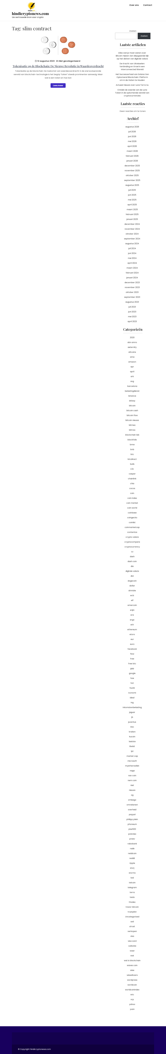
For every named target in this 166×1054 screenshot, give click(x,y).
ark (132, 376)
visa (132, 936)
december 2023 (132, 282)
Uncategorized (132, 916)
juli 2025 (132, 190)
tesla (132, 897)
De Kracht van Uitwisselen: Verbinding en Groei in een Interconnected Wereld (132, 66)
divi (132, 576)
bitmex (132, 425)
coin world (132, 507)
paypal (132, 814)
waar (132, 950)
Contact (147, 5)
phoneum (132, 824)
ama (132, 357)
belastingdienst (132, 391)
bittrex (132, 430)
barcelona (132, 386)
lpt (132, 751)
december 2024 (132, 224)
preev (132, 838)
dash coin (132, 561)
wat (132, 955)
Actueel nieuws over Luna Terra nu (132, 85)
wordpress (132, 980)
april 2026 (132, 146)
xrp (132, 999)
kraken (132, 731)
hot (132, 683)
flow (132, 653)
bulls (132, 464)
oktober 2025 (132, 175)
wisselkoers (132, 975)
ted (132, 877)
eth (132, 624)
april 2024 (132, 263)
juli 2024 (132, 248)
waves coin (132, 965)
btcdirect (132, 459)
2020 (132, 337)
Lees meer (58, 85)
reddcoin (132, 853)
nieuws (132, 790)
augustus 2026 (132, 126)
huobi (132, 688)
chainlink (132, 478)
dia (132, 566)
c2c (132, 468)
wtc (132, 994)
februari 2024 (132, 272)
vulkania (132, 945)
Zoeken (132, 31)
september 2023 (132, 297)
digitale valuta (132, 571)
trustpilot (132, 911)
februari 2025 (132, 214)
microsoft (132, 761)
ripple (132, 863)
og (132, 795)
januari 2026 (132, 160)
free (132, 658)
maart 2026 (132, 151)
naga (132, 770)
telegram (132, 887)
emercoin (132, 605)
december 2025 (132, 165)
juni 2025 (132, 194)
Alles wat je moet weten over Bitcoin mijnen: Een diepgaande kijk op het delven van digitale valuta (132, 55)
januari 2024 (132, 277)
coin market (132, 503)
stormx (132, 872)
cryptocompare (132, 542)
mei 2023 (132, 316)
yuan (132, 1009)
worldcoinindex (132, 989)
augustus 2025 (132, 185)
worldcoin (132, 984)
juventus (132, 722)
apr (132, 366)
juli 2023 (132, 306)
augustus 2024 (132, 243)
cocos (132, 488)
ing (132, 702)
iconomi (132, 692)
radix (132, 848)
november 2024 (132, 229)
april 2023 (132, 321)
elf (132, 600)
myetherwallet (132, 765)
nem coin (132, 780)
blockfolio (132, 439)
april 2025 (132, 204)
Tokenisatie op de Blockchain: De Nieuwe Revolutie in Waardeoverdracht (58, 66)
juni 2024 (132, 253)
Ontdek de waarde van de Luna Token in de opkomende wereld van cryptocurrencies (132, 92)
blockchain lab (132, 434)
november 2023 (132, 287)
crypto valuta (132, 537)
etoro (132, 634)
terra (132, 892)
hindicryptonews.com (30, 14)
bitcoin (132, 405)
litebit (132, 746)
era (132, 615)
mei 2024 (132, 258)
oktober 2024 (132, 233)
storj (132, 868)
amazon (132, 361)
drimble (132, 590)
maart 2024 (132, 267)
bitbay (132, 400)
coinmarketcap (132, 527)
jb (132, 717)
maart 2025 (132, 209)
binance (132, 395)
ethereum (132, 629)
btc (132, 454)
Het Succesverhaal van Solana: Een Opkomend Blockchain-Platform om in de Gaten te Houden (132, 77)
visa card (132, 941)
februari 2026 (132, 156)
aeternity (132, 347)
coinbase (132, 512)
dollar (132, 585)
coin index (132, 498)
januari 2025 (132, 219)
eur (132, 639)
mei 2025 (132, 199)
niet (132, 785)
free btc (132, 663)
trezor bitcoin (132, 907)
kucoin (132, 736)
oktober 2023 (132, 292)
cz (132, 551)
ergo (132, 619)
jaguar (132, 712)
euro (132, 644)
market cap (132, 756)
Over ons (134, 5)
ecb (132, 595)
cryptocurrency (132, 546)
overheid (132, 809)
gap (132, 668)
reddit (132, 858)
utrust (132, 926)
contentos (132, 532)
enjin (132, 610)
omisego (132, 799)
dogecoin (132, 580)
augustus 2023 (132, 302)
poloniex (132, 834)
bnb (132, 449)
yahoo (132, 1004)
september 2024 (132, 238)
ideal (132, 697)
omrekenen (132, 804)
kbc (132, 726)
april (132, 371)
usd (132, 921)
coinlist (132, 522)
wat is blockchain (132, 960)
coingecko (132, 517)
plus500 (132, 829)
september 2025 (132, 180)
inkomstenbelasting (132, 707)
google (132, 673)
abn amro (132, 342)
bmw (132, 444)
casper (132, 473)
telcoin (132, 882)
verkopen (132, 931)
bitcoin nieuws (132, 420)
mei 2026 (132, 141)
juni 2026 (132, 136)
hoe (132, 678)
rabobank (132, 843)
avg (132, 381)
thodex (132, 902)
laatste (132, 741)
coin (132, 493)
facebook (132, 649)
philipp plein (132, 819)
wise (132, 970)
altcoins (132, 352)
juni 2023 (132, 311)
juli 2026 (132, 131)
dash (132, 556)
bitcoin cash (132, 410)
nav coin (132, 775)
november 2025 (132, 170)
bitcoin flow (132, 415)
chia (132, 483)
